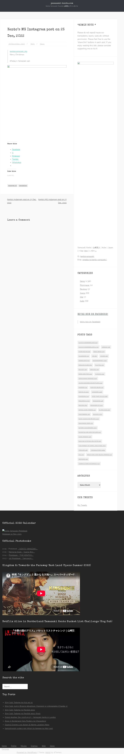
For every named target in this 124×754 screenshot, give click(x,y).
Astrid (47, 752)
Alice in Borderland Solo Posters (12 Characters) (25, 721)
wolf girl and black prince (99, 454)
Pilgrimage (84, 285)
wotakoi (83, 459)
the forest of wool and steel (92, 445)
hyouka (99, 374)
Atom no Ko (84, 351)
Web (44, 746)
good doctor (85, 374)
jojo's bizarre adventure (90, 383)
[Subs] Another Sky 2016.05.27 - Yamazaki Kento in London (30, 717)
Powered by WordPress (27, 752)
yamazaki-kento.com (62, 3)
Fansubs (5, 749)
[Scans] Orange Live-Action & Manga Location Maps (27, 725)
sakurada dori (86, 423)
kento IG (84, 392)
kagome (83, 387)
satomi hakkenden (88, 427)
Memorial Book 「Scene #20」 (22, 552)
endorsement (100, 360)
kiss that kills (99, 396)
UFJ (81, 454)
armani (106, 347)
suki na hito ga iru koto (90, 441)
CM (94, 356)
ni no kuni (104, 409)
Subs (82, 301)
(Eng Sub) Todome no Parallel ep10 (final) (23, 714)
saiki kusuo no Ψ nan (89, 418)
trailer (83, 450)
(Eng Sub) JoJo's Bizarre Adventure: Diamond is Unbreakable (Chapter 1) (36, 706)
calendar (84, 356)
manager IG (12, 185)
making (83, 405)
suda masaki (85, 436)
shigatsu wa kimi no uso (90, 432)
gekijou (94, 369)
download (84, 360)
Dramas (34, 746)
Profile (13, 746)
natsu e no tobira (87, 409)
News (42, 44)
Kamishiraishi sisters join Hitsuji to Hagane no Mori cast (29, 728)
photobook (84, 414)
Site (81, 297)
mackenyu (84, 401)
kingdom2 (84, 396)
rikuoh (97, 414)
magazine (98, 401)
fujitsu (99, 365)
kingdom (97, 392)
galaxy (83, 369)
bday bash (99, 351)
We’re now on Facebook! (93, 314)
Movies (24, 746)
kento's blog (96, 387)
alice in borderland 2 (89, 347)
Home (4, 746)
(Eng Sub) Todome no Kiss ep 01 (19, 702)
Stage (52, 746)
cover (104, 356)
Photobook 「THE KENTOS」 (21, 555)
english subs (85, 365)
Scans (82, 293)
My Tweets (82, 505)
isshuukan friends (88, 378)
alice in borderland (88, 342)
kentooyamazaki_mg (18, 51)
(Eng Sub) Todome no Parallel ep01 (20, 710)
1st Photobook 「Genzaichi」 (21, 558)
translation (23, 185)
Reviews (83, 289)
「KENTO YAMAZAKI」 (28, 549)
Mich (33, 44)
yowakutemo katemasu (89, 463)
